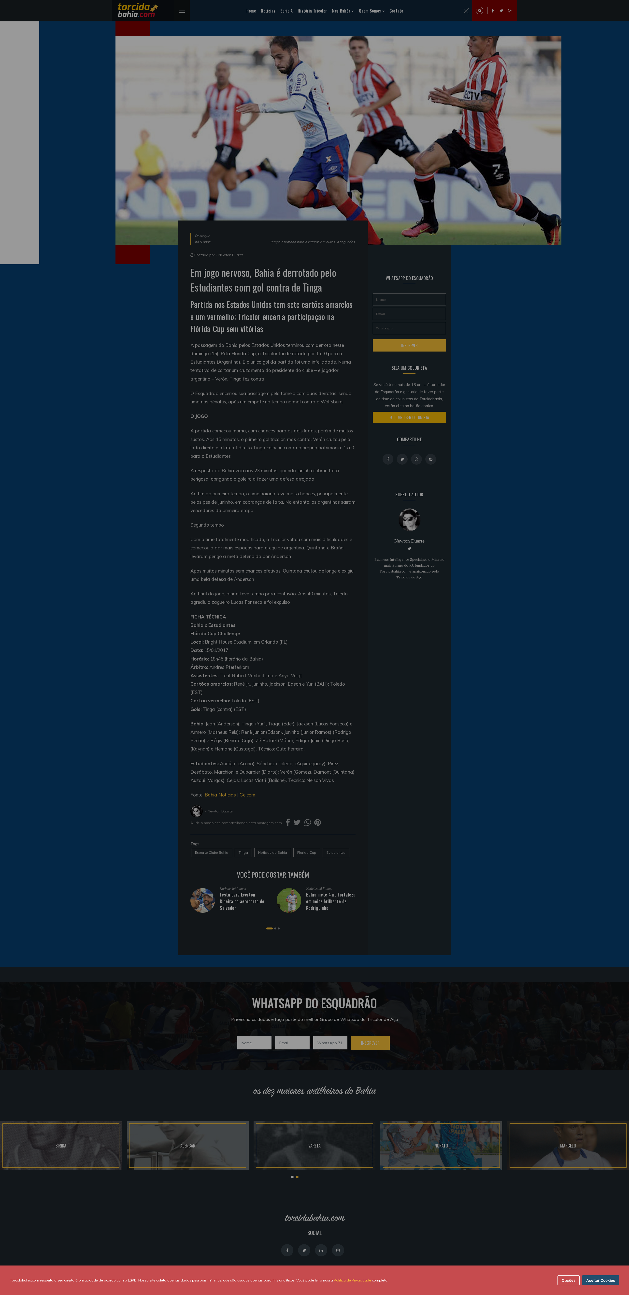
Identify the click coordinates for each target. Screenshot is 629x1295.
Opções (568, 1280)
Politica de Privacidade (352, 1280)
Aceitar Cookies (600, 1280)
